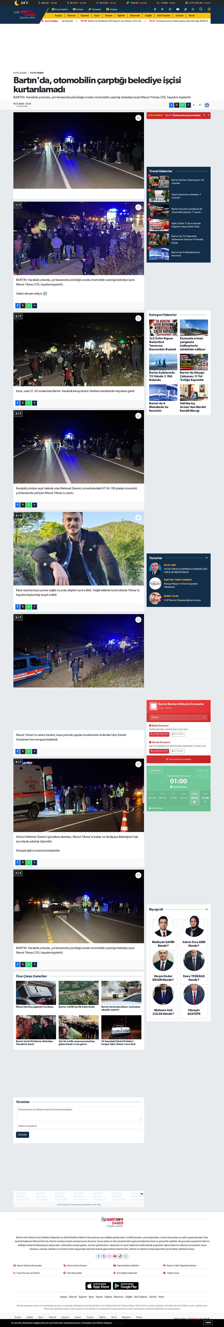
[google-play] (125, 1286)
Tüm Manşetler (74, 1273)
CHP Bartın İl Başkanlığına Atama (182, 600)
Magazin (126, 1317)
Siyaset (85, 15)
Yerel (191, 15)
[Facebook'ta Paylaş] (171, 105)
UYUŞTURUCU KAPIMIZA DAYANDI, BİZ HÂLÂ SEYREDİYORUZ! (185, 571)
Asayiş (58, 15)
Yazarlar (96, 9)
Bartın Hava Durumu (77, 1265)
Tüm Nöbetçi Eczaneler (180, 759)
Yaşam (108, 15)
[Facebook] (98, 1256)
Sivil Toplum (163, 15)
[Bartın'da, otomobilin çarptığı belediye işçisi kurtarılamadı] (78, 150)
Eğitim (121, 15)
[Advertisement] (112, 47)
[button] (204, 115)
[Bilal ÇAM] (155, 568)
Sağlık (148, 15)
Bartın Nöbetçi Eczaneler (29, 1265)
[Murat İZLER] (155, 598)
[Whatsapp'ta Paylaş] (182, 105)
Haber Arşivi (173, 1273)
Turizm (179, 15)
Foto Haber (37, 73)
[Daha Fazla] (188, 105)
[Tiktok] (120, 1256)
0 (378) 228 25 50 (160, 734)
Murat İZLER (171, 596)
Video (79, 9)
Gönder (22, 1134)
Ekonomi (135, 15)
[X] (103, 1256)
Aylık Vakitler (157, 808)
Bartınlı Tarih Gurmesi (178, 580)
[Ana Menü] (208, 9)
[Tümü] (206, 558)
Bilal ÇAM (170, 565)
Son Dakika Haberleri (127, 1273)
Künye (113, 9)
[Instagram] (109, 1256)
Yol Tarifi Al (178, 734)
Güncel (71, 15)
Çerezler (118, 1323)
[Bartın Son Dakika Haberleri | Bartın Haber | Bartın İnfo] (24, 15)
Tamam (208, 1322)
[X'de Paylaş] (176, 105)
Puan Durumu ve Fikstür (28, 1273)
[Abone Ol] (206, 105)
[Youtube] (114, 1256)
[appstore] (98, 1286)
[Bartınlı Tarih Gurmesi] (155, 583)
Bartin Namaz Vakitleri (128, 1265)
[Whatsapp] (125, 1256)
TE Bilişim (192, 1319)
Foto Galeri (61, 9)
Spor (97, 15)
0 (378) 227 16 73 (160, 751)
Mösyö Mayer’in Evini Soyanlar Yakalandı (181, 585)
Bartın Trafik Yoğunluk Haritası (181, 1265)
